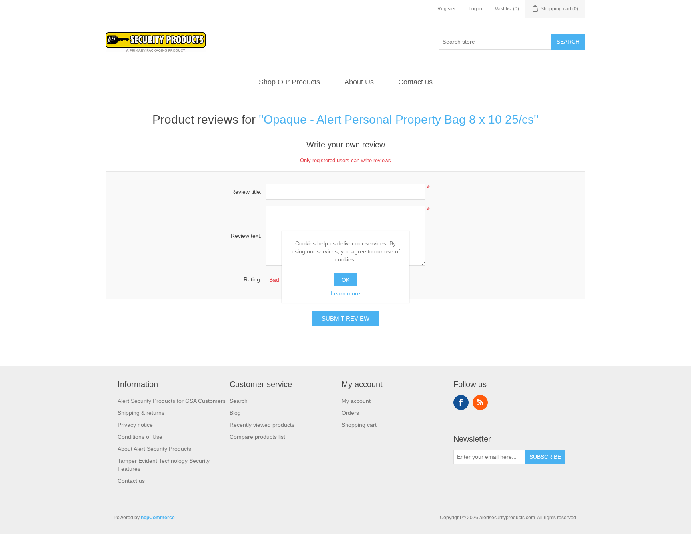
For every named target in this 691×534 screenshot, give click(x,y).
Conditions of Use (140, 437)
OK (345, 280)
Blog (235, 413)
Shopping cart (359, 425)
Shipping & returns (141, 413)
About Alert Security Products (154, 449)
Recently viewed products (262, 425)
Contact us (415, 82)
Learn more (345, 293)
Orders (350, 413)
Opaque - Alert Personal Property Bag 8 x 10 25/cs (399, 119)
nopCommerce (158, 517)
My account (356, 401)
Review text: (246, 236)
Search (568, 41)
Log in (475, 9)
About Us (359, 82)
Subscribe (545, 457)
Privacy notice (135, 425)
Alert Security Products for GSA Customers (172, 401)
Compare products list (257, 437)
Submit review (345, 318)
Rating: (253, 279)
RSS (480, 402)
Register (446, 9)
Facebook (461, 402)
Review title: (246, 192)
